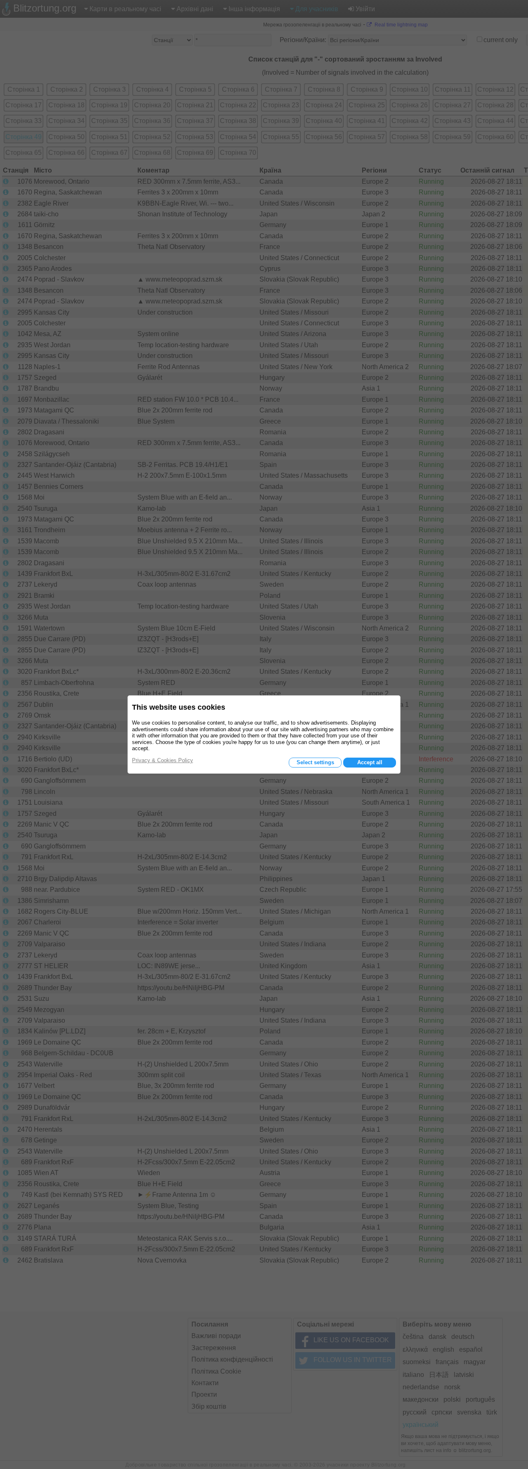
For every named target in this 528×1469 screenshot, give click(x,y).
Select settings (315, 762)
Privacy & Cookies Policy (162, 760)
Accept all (369, 762)
